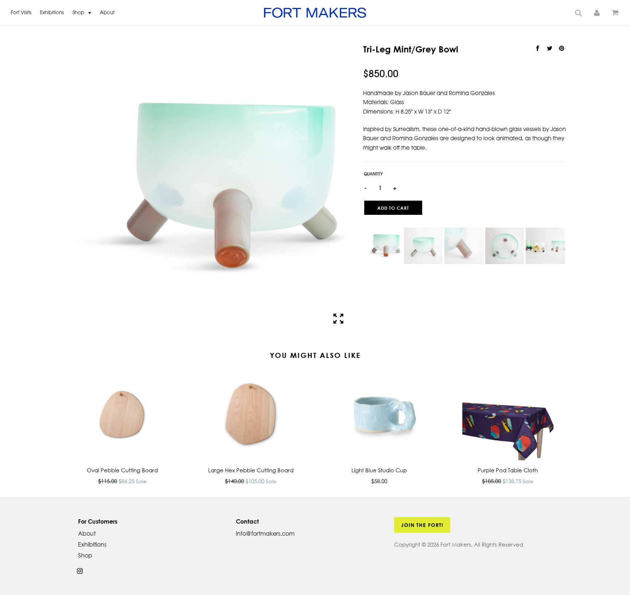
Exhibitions (52, 13)
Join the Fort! (422, 525)
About (107, 13)
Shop (79, 13)
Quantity (373, 175)
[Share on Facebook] (538, 48)
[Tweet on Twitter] (550, 48)
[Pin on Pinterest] (561, 48)
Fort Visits (21, 13)
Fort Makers (455, 544)
